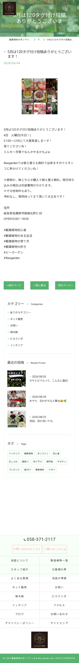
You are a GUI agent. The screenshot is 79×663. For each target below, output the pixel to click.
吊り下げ (37, 461)
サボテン (61, 461)
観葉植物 (28, 453)
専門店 (49, 461)
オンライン (43, 453)
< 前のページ (13, 285)
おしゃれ (13, 461)
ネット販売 (16, 319)
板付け (27, 469)
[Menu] (73, 8)
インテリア (16, 345)
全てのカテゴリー (20, 312)
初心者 (56, 453)
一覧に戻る (39, 285)
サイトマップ (59, 623)
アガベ (52, 469)
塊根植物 (39, 469)
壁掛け (25, 461)
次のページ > (65, 285)
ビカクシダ (16, 338)
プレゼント (14, 469)
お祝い (14, 325)
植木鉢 (14, 332)
